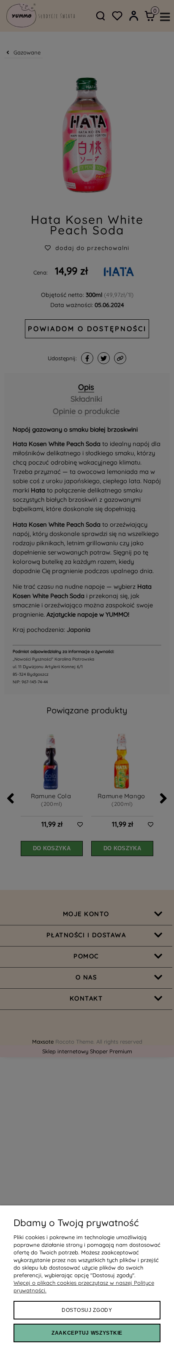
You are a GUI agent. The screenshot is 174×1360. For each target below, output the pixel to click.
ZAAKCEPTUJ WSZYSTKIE (87, 1333)
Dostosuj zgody (87, 1310)
